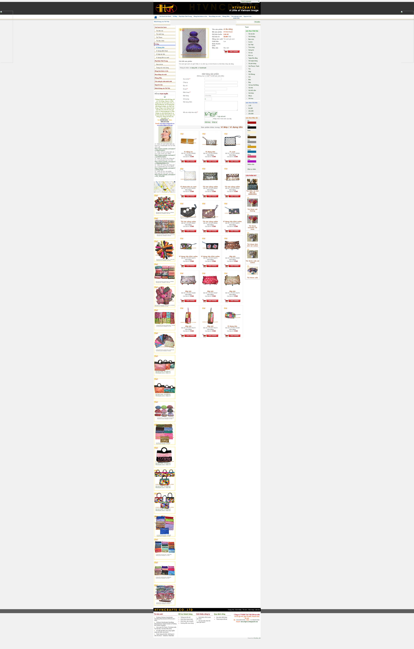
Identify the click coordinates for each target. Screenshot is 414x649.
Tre (249, 69)
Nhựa (250, 96)
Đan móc (251, 39)
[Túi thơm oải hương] (252, 208)
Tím (249, 159)
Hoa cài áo (159, 64)
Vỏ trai (250, 53)
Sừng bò (251, 50)
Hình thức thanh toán (187, 619)
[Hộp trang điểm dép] (164, 307)
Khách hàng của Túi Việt (161, 21)
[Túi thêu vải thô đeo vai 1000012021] (252, 189)
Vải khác (251, 93)
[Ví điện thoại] (164, 330)
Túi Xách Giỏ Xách (165, 16)
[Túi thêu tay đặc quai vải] (164, 513)
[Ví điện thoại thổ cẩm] (164, 353)
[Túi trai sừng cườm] (210, 185)
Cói (249, 77)
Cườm (250, 42)
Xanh (249, 150)
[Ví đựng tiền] (164, 422)
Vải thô (250, 88)
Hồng (249, 154)
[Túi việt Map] (164, 192)
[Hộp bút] (232, 255)
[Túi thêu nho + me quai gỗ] (164, 467)
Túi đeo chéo (159, 41)
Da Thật (250, 44)
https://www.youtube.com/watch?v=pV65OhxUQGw (165, 156)
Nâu (249, 135)
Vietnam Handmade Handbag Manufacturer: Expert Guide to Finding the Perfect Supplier (165, 624)
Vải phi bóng (252, 63)
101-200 (250, 111)
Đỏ (248, 121)
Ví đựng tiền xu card (162, 57)
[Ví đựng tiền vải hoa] (164, 605)
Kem (249, 130)
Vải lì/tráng (251, 36)
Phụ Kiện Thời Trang (185, 16)
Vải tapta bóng (252, 61)
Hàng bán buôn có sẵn (200, 16)
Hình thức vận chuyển (187, 621)
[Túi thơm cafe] (252, 276)
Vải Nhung (251, 74)
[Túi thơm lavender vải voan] (252, 224)
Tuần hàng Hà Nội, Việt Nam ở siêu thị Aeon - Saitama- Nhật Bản (164, 634)
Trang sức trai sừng (162, 67)
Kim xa (250, 55)
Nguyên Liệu (247, 16)
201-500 (250, 113)
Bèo (249, 79)
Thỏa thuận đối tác (221, 619)
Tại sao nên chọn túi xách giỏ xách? (203, 621)
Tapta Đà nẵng (252, 58)
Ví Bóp (174, 16)
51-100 (250, 108)
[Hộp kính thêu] (164, 284)
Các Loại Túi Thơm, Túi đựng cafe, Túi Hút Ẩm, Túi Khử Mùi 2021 (165, 628)
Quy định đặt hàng (221, 617)
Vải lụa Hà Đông (253, 85)
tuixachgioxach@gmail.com (249, 621)
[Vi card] (232, 150)
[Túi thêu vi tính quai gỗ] (164, 376)
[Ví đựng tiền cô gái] (164, 582)
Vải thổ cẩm (252, 90)
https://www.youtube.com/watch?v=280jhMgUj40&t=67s (165, 162)
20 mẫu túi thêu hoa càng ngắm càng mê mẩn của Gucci (164, 631)
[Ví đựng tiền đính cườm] (232, 220)
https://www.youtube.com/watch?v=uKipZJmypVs (165, 149)
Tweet (247, 27)
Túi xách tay (159, 34)
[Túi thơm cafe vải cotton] (252, 259)
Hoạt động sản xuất (215, 16)
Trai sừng (251, 47)
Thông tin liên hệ (185, 617)
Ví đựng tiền (159, 47)
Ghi (249, 140)
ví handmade (202, 68)
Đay (249, 82)
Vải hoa (250, 98)
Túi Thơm (158, 37)
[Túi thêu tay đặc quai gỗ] (164, 490)
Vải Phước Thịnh (253, 66)
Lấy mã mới (221, 116)
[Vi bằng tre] (188, 150)
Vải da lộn (251, 34)
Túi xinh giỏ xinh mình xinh (236, 17)
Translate (255, 3)
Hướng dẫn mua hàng (187, 623)
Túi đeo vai (159, 31)
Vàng (249, 145)
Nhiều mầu (251, 164)
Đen (249, 125)
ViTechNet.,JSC (257, 638)
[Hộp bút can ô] (164, 215)
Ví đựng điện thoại (161, 51)
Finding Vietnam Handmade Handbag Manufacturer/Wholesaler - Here (165, 619)
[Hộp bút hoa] (164, 238)
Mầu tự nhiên (252, 169)
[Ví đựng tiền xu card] (188, 185)
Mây (249, 71)
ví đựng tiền (193, 68)
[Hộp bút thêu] (164, 261)
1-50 (249, 105)
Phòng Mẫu (225, 16)
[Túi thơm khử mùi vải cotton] (252, 243)
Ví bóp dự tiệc (160, 54)
